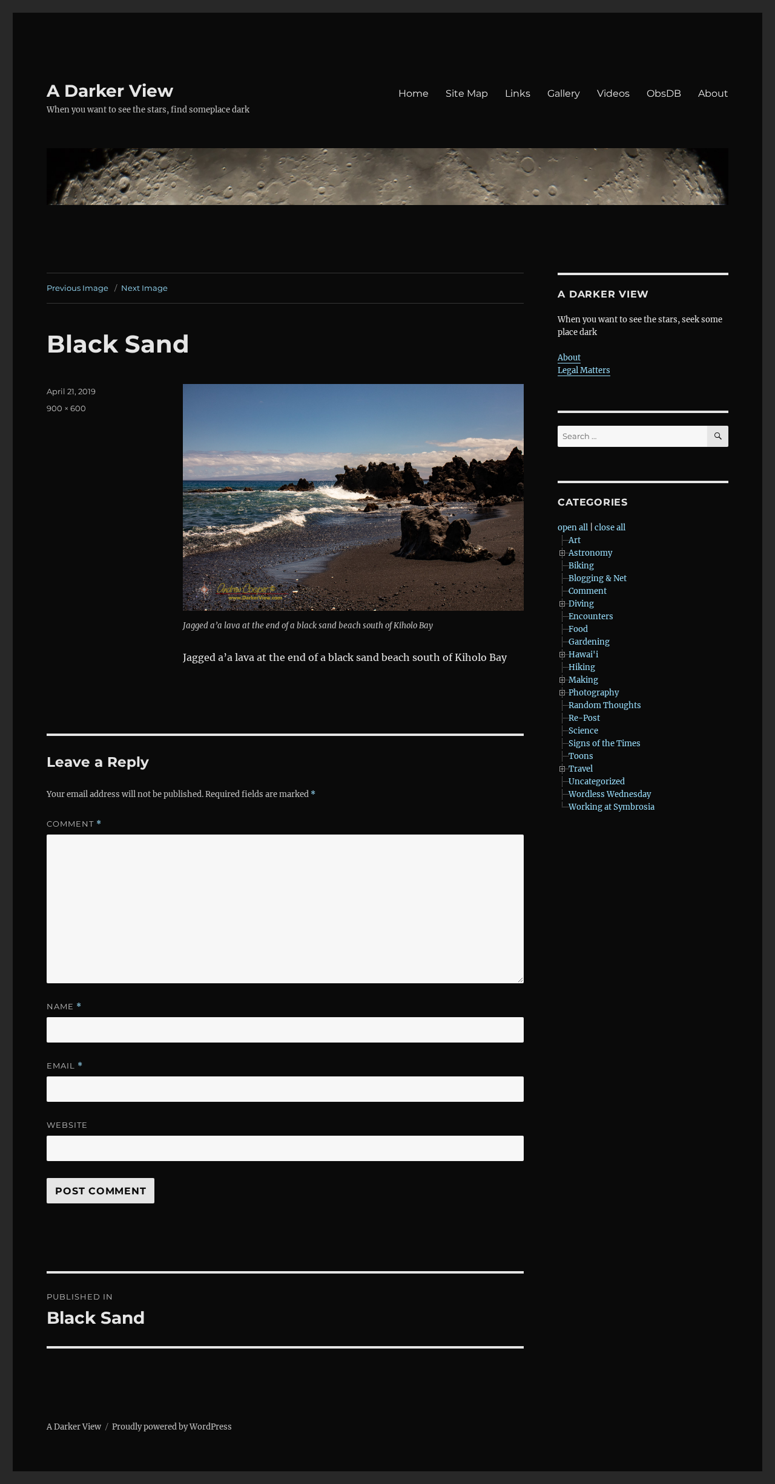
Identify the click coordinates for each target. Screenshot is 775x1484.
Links (517, 93)
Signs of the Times (605, 743)
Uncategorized (597, 781)
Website (67, 1125)
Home (413, 93)
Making (583, 680)
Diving (581, 604)
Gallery (563, 93)
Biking (581, 566)
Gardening (589, 642)
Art (575, 540)
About (713, 93)
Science (583, 731)
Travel (581, 769)
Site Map (467, 93)
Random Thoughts (605, 705)
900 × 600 (66, 408)
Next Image (144, 288)
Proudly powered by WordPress (172, 1427)
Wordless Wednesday (610, 794)
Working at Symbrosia (612, 807)
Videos (613, 93)
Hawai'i (583, 654)
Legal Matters (584, 370)
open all (573, 527)
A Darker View (110, 90)
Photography (594, 693)
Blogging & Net (598, 578)
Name (64, 1006)
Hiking (582, 667)
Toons (581, 756)
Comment (74, 824)
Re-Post (584, 718)
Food (578, 629)
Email (65, 1066)
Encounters (591, 616)
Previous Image (77, 288)
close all (610, 527)
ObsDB (664, 93)
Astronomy (590, 553)
